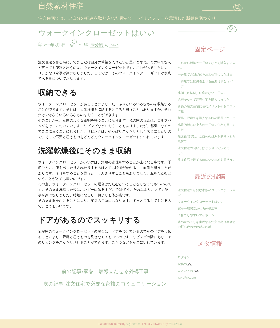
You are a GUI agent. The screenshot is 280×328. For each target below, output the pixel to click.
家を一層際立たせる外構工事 (197, 208)
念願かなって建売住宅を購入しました (204, 99)
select (114, 44)
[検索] (238, 9)
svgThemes (133, 324)
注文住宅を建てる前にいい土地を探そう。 (207, 159)
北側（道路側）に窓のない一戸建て (202, 93)
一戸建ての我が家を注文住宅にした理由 (205, 74)
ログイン (184, 257)
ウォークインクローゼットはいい (200, 201)
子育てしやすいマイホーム (196, 215)
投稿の (185, 264)
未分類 (97, 44)
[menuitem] (85, 18)
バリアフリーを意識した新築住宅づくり (177, 18)
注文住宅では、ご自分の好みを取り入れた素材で (85, 18)
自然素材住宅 (61, 6)
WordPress (175, 324)
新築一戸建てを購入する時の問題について (207, 118)
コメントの (188, 270)
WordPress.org (187, 277)
